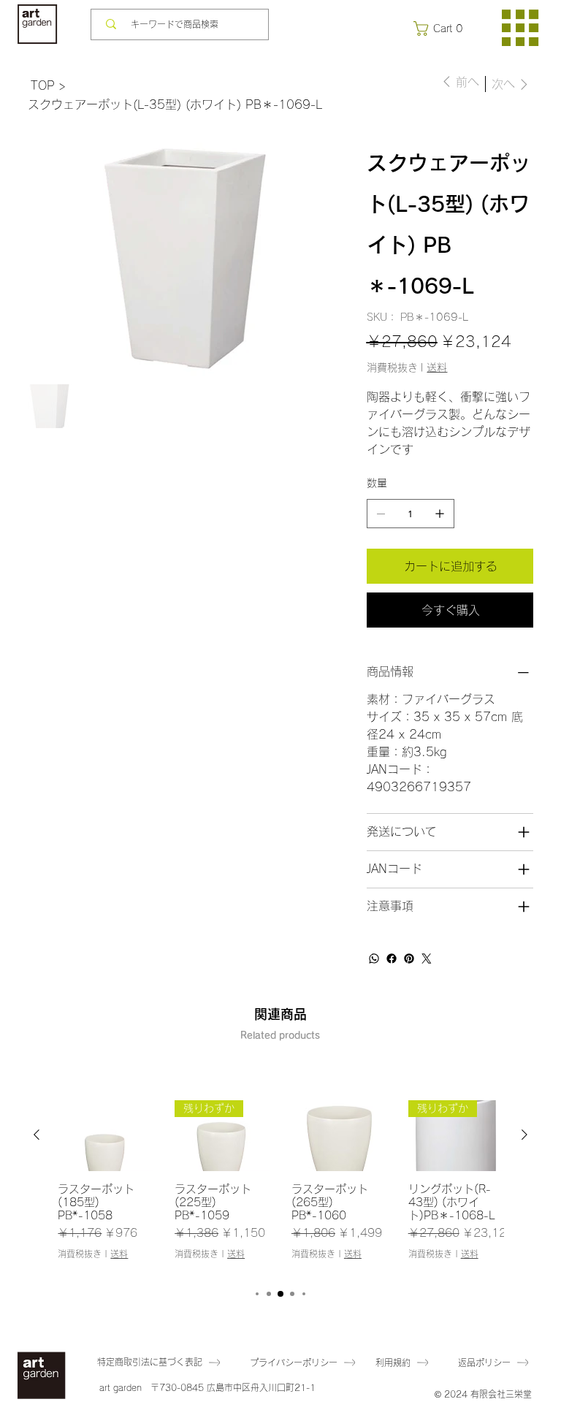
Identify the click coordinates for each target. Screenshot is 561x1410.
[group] (280, 1187)
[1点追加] (439, 513)
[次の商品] (524, 1134)
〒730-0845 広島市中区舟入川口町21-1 (233, 1387)
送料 (119, 1253)
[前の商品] (36, 1134)
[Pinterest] (409, 958)
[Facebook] (391, 958)
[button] (441, 28)
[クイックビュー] (105, 1135)
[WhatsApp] (374, 958)
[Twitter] (426, 958)
